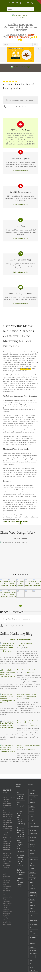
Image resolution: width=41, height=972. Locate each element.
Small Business (32, 968)
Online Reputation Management (33, 917)
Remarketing (33, 937)
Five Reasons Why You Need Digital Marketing (20, 846)
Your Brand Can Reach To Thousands (20, 795)
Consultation (33, 834)
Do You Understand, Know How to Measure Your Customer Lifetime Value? (20, 878)
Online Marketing (32, 904)
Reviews (32, 957)
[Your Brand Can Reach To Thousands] (7, 648)
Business (32, 823)
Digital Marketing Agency (32, 865)
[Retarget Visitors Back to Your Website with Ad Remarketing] (7, 699)
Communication (34, 827)
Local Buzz (33, 892)
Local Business (32, 887)
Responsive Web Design (33, 952)
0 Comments (29, 648)
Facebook (32, 872)
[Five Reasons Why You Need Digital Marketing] (7, 750)
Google (32, 875)
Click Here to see (20, 639)
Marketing (32, 895)
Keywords (32, 879)
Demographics (34, 859)
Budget (32, 820)
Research (32, 947)
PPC (31, 927)
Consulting (33, 837)
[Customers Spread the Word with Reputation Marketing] (7, 726)
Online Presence (32, 910)
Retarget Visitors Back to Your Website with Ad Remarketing (20, 817)
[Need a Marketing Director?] (7, 675)
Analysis (32, 809)
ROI (31, 960)
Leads (31, 882)
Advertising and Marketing (33, 799)
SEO (31, 963)
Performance (33, 924)
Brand (31, 816)
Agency (32, 806)
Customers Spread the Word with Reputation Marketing (20, 832)
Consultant (33, 830)
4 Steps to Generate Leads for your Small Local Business (20, 860)
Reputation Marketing (33, 942)
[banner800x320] (20, 67)
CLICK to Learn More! (20, 171)
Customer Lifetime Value (32, 853)
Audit (31, 813)
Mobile (32, 899)
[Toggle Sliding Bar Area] (39, 2)
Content (32, 840)
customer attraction (32, 845)
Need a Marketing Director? (26, 670)
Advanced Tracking (32, 792)
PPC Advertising (33, 932)
